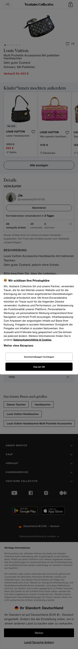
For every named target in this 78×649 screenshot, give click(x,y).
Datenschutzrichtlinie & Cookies (32, 340)
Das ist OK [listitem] (39, 366)
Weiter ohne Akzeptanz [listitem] (18, 345)
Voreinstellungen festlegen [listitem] (39, 356)
